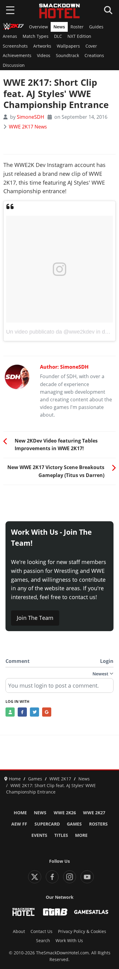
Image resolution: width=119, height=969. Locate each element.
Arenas (10, 36)
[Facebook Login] (22, 712)
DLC (58, 36)
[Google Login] (46, 712)
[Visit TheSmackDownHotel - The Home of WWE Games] (23, 911)
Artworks (42, 46)
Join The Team (35, 617)
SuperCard (47, 824)
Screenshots (15, 46)
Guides (96, 27)
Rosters (98, 824)
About (19, 931)
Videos (43, 55)
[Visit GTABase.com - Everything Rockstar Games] (55, 911)
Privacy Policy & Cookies (82, 931)
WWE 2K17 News (28, 126)
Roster (77, 27)
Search (43, 940)
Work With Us (69, 940)
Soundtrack (67, 55)
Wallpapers (68, 46)
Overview (38, 27)
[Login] (10, 712)
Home (20, 812)
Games (74, 824)
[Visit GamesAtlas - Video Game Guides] (91, 911)
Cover (91, 46)
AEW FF (19, 824)
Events (39, 835)
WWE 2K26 (65, 812)
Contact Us (41, 931)
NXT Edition (79, 36)
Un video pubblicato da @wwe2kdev (50, 332)
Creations (94, 55)
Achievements (17, 55)
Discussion (14, 65)
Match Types (36, 36)
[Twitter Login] (34, 712)
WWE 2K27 (94, 812)
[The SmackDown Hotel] (59, 11)
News (59, 27)
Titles (61, 835)
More (81, 835)
